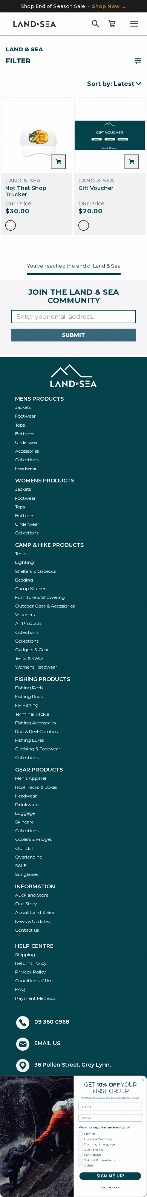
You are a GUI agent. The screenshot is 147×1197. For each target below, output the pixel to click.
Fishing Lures (29, 740)
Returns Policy (31, 963)
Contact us (27, 930)
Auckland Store (31, 895)
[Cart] (112, 23)
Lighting (24, 562)
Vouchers (25, 614)
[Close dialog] (143, 1080)
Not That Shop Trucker (25, 191)
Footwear (25, 416)
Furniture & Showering (40, 597)
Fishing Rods (29, 696)
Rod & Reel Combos (36, 731)
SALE (21, 865)
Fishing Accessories (35, 723)
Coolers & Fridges (33, 839)
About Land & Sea (34, 912)
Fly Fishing (26, 705)
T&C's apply (100, 1098)
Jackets (23, 407)
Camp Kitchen (31, 588)
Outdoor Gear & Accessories (45, 606)
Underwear (27, 442)
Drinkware (26, 804)
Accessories (27, 451)
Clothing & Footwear (37, 749)
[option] (10, 225)
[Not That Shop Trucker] (36, 135)
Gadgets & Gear (32, 649)
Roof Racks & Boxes (36, 787)
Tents (20, 553)
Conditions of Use (33, 980)
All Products (28, 623)
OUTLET (24, 848)
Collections (26, 459)
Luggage (25, 813)
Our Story (26, 903)
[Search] (95, 23)
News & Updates (32, 921)
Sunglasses (26, 874)
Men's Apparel (30, 778)
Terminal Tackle (32, 714)
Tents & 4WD (29, 658)
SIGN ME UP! (110, 1176)
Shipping (25, 954)
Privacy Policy (30, 972)
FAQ (20, 989)
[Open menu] (134, 23)
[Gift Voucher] (110, 135)
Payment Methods (35, 998)
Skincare (24, 822)
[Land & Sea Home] (35, 23)
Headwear (26, 468)
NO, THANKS (110, 1187)
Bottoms (24, 433)
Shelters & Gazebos (35, 571)
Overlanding (29, 857)
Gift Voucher (95, 188)
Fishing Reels (29, 687)
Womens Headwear (36, 667)
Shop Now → (109, 6)
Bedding (24, 580)
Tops (20, 425)
